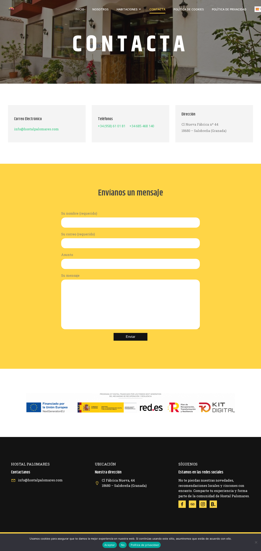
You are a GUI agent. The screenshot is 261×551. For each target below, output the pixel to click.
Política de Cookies (189, 9)
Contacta (157, 9)
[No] (256, 542)
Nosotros (100, 9)
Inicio (79, 9)
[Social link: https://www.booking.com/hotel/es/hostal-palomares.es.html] (215, 504)
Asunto (67, 254)
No (123, 545)
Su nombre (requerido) (79, 213)
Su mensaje (70, 275)
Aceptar (109, 545)
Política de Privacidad (229, 9)
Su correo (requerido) (78, 234)
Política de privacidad (145, 545)
